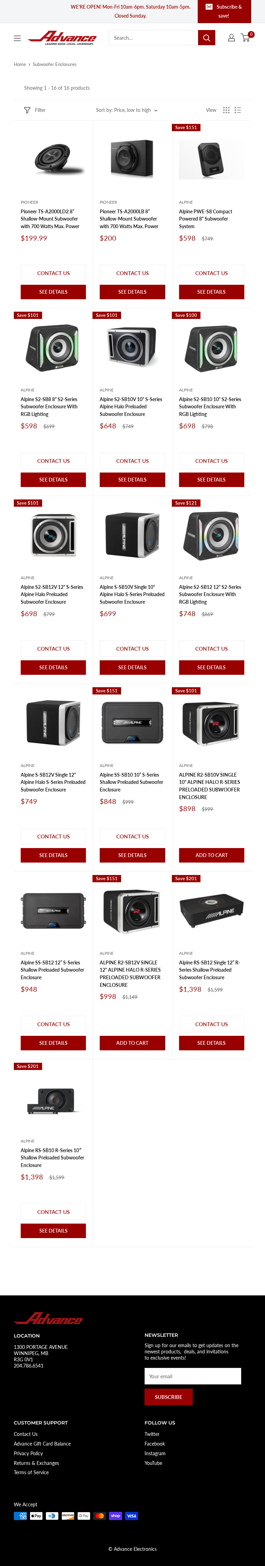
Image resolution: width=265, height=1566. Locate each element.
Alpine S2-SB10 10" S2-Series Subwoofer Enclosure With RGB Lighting (210, 406)
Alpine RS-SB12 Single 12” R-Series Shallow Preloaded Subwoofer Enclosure (209, 970)
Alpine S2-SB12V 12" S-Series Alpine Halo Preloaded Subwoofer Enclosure (52, 594)
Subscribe (169, 1397)
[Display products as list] (238, 110)
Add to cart (212, 855)
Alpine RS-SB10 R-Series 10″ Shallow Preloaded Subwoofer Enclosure (52, 1157)
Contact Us (26, 1434)
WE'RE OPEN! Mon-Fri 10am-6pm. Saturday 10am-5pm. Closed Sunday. (130, 11)
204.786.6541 (28, 1366)
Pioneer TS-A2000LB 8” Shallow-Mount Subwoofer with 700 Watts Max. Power (129, 218)
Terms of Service (31, 1472)
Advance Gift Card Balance (42, 1444)
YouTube (153, 1463)
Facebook (155, 1444)
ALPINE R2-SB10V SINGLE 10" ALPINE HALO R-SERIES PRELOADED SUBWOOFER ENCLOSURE (209, 786)
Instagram (155, 1453)
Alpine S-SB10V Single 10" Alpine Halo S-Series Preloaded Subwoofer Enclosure (132, 594)
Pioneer (29, 202)
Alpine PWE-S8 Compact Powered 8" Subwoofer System (205, 218)
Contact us (53, 273)
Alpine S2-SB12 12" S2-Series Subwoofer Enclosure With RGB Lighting (210, 594)
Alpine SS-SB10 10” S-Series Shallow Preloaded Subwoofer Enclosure (131, 782)
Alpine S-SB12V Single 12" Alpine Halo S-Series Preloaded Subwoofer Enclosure (53, 782)
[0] (245, 37)
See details (53, 292)
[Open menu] (17, 38)
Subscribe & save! (229, 11)
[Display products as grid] (226, 110)
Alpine (186, 202)
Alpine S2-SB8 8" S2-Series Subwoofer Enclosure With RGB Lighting (49, 406)
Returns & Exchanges (36, 1463)
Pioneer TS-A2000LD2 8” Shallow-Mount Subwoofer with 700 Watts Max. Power (50, 218)
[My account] (231, 37)
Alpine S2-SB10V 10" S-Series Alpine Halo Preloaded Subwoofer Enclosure (131, 406)
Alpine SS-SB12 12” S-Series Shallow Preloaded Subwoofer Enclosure (52, 970)
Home (20, 64)
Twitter (152, 1434)
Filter (40, 110)
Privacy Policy (28, 1453)
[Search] (206, 37)
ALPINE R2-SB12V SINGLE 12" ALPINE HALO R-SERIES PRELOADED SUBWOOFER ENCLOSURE (130, 974)
